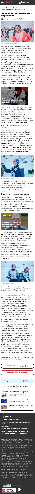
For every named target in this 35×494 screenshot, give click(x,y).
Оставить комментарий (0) (17, 373)
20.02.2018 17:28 (5, 7)
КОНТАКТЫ (5, 426)
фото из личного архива (9, 43)
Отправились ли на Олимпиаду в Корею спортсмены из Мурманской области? (20, 400)
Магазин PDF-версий (9, 431)
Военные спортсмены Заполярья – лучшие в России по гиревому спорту (20, 406)
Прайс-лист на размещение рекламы (15, 429)
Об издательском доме (10, 420)
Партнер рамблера (17, 485)
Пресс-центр (23, 431)
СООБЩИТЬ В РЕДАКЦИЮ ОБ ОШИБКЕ (14, 434)
